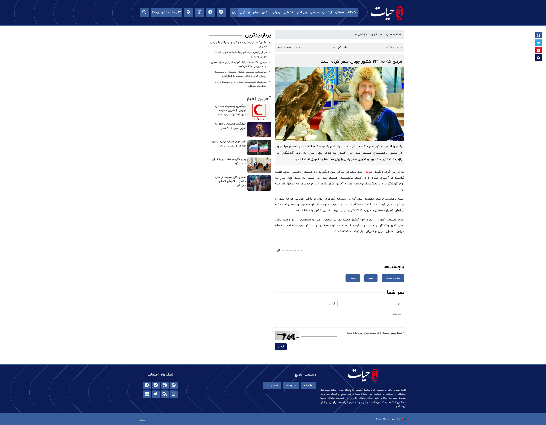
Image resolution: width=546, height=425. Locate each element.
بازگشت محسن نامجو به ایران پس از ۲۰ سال (230, 126)
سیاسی (314, 12)
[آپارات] (174, 385)
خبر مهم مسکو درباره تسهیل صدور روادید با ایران (227, 144)
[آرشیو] (147, 394)
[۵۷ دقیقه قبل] (259, 165)
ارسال (281, 346)
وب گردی (376, 34)
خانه (350, 12)
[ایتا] (165, 385)
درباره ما (291, 385)
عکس (265, 12)
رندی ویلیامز (393, 278)
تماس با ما (272, 385)
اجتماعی (327, 12)
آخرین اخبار (258, 98)
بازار (234, 12)
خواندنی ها (360, 34)
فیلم (255, 12)
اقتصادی (288, 12)
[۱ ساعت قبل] (259, 183)
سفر (371, 278)
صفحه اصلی (393, 34)
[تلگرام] (147, 385)
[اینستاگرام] (174, 394)
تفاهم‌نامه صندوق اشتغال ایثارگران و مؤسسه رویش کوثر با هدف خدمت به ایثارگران (241, 74)
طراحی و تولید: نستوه (387, 419)
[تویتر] (156, 394)
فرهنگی (339, 12)
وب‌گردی (245, 12)
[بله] (156, 385)
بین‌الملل (302, 12)
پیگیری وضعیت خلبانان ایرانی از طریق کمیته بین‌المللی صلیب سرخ (230, 110)
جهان (353, 278)
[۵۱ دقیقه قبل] (259, 147)
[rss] (165, 394)
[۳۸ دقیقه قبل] (259, 129)
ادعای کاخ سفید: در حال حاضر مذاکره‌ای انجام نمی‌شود (230, 181)
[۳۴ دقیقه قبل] (259, 112)
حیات (387, 13)
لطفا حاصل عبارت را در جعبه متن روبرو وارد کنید (375, 333)
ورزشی (276, 12)
